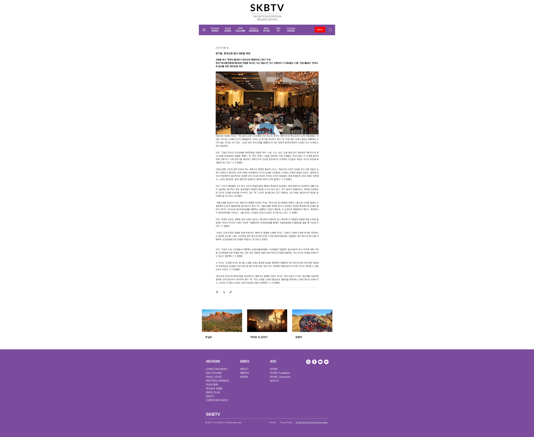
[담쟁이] (312, 320)
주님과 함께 (212, 385)
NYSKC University (280, 377)
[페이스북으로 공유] (217, 292)
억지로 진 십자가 (258, 337)
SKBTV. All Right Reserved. (229, 422)
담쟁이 (299, 337)
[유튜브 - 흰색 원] (320, 362)
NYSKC (274, 369)
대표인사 (244, 373)
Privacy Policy (286, 422)
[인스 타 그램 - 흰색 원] (308, 362)
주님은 (208, 337)
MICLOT (274, 381)
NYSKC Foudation (280, 373)
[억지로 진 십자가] (267, 320)
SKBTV (210, 396)
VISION (244, 377)
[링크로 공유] (230, 292)
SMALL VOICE (214, 377)
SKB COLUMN (214, 373)
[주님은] (222, 320)
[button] (204, 30)
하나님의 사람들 (214, 389)
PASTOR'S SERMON (217, 381)
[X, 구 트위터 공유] (223, 292)
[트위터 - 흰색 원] (326, 362)
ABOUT (244, 369)
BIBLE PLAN (213, 392)
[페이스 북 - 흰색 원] (314, 362)
